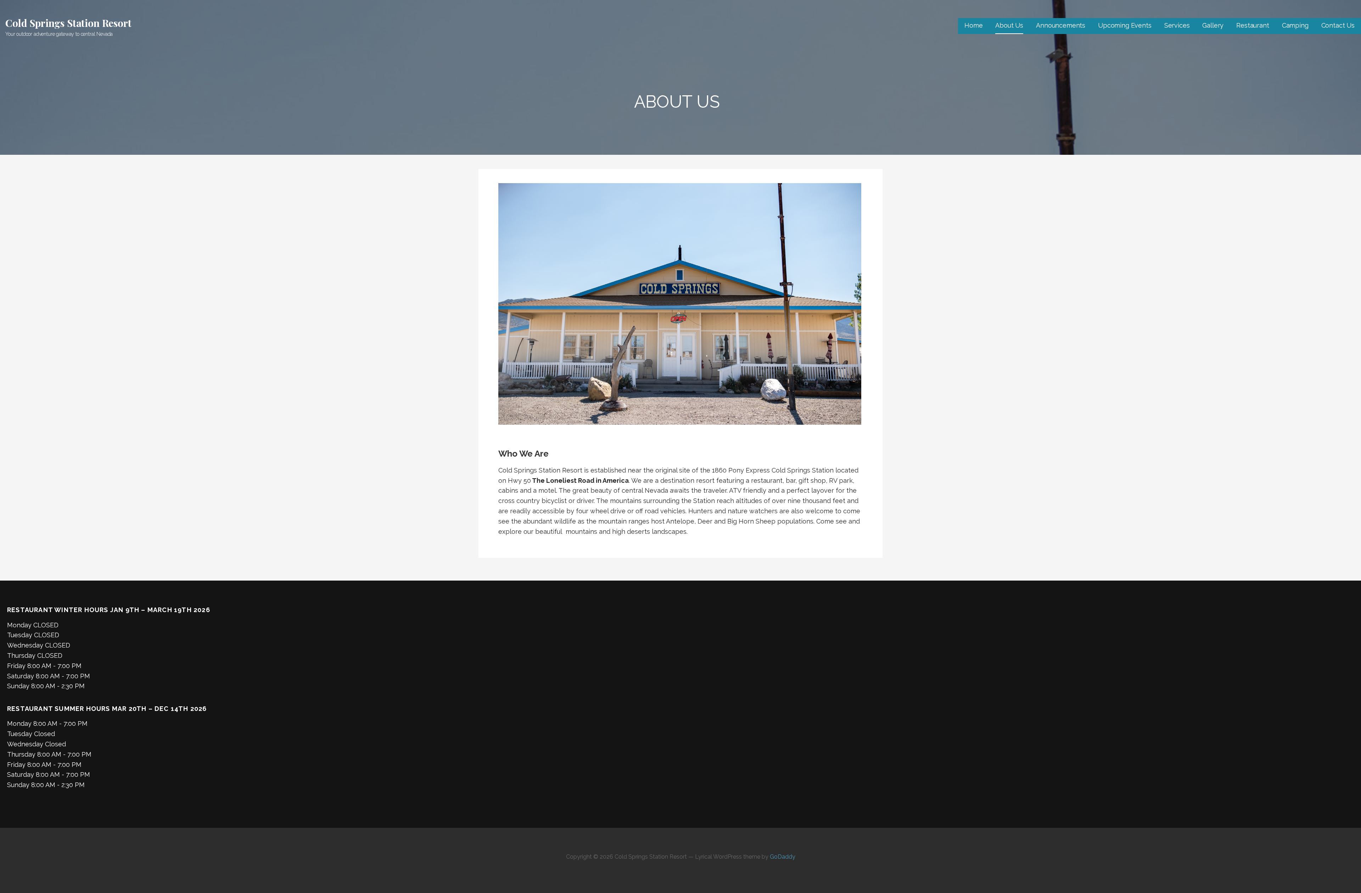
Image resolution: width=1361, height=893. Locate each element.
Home (973, 25)
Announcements (1060, 25)
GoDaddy (782, 856)
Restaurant (1252, 25)
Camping (1295, 25)
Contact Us (1338, 25)
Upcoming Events (1125, 25)
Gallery (1212, 25)
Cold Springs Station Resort (68, 22)
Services (1177, 25)
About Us (1009, 25)
